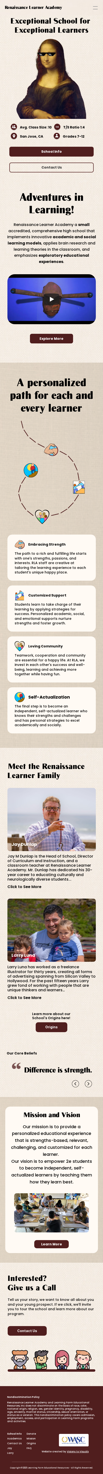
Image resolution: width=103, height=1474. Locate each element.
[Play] (51, 299)
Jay (9, 1448)
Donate (31, 1434)
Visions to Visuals (78, 1451)
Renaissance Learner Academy (33, 8)
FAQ (29, 1448)
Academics (14, 1438)
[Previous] (75, 1083)
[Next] (88, 1083)
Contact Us (14, 1443)
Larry (10, 1453)
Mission (31, 1438)
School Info (14, 1434)
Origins (31, 1443)
